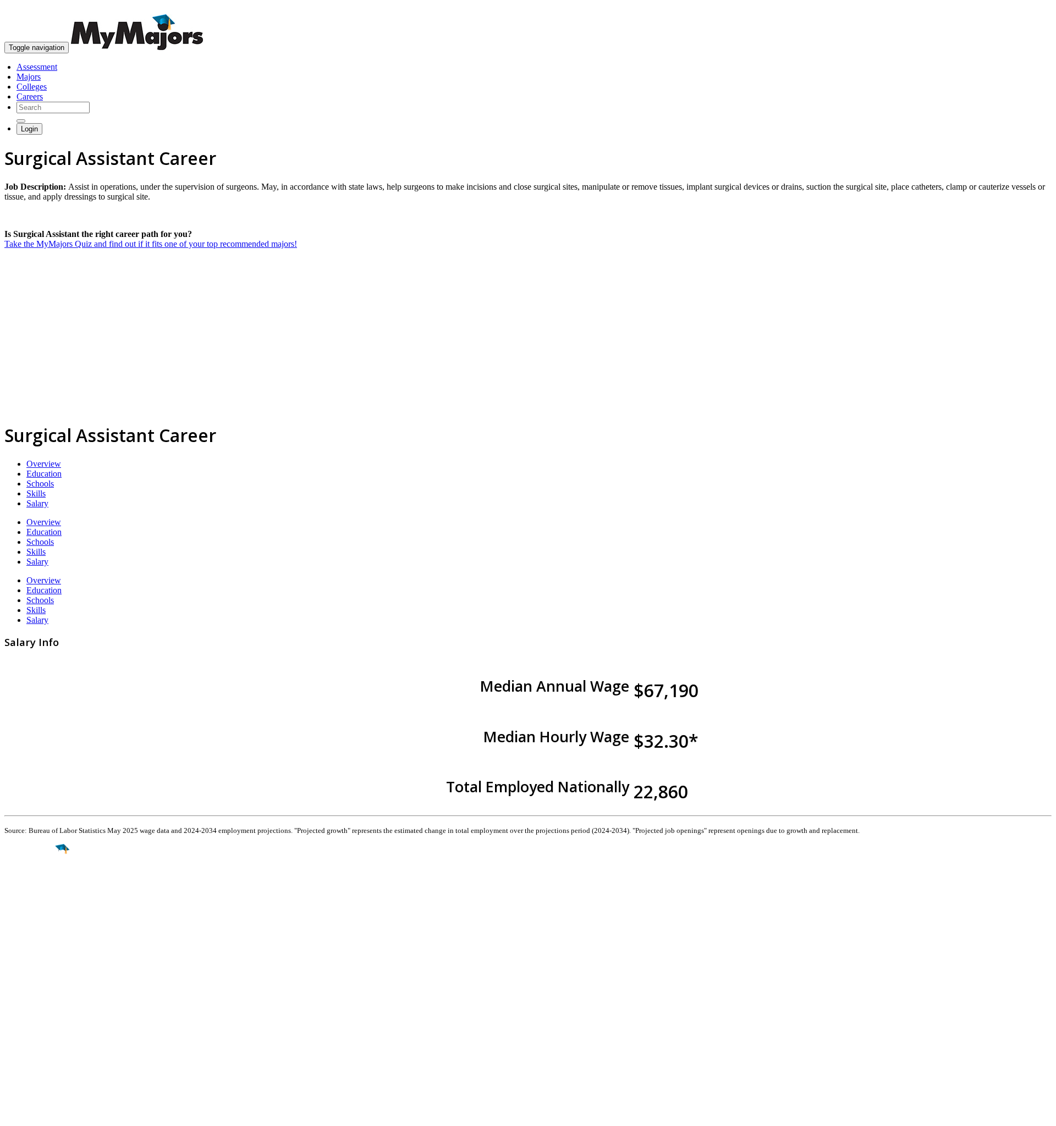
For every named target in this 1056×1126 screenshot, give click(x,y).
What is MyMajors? (38, 997)
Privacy (45, 1112)
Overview (43, 463)
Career (32, 934)
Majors (28, 76)
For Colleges (26, 1017)
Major (30, 886)
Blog (12, 1047)
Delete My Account (38, 1037)
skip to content (1029, 8)
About (17, 975)
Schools (40, 483)
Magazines (23, 1027)
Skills (36, 493)
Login (29, 129)
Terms (15, 1112)
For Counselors (31, 1007)
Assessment (36, 66)
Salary (37, 503)
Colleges (31, 86)
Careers (29, 96)
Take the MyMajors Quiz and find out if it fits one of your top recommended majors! (150, 244)
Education (44, 473)
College (33, 910)
